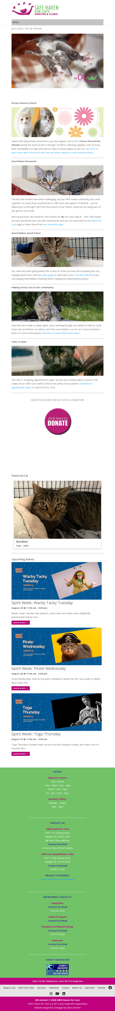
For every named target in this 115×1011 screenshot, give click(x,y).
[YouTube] (57, 994)
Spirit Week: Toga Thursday (36, 734)
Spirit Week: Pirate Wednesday (39, 668)
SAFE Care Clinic (26, 987)
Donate (101, 987)
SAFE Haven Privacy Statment (57, 879)
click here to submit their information (61, 332)
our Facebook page (53, 224)
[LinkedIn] (64, 994)
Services (41, 987)
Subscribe (90, 987)
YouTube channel (83, 274)
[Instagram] (51, 994)
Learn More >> (20, 622)
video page (47, 274)
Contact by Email (57, 906)
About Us (77, 987)
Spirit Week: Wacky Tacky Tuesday (42, 602)
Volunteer (54, 987)
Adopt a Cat (9, 987)
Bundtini (22, 541)
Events (65, 987)
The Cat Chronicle (33, 28)
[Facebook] (110, 988)
